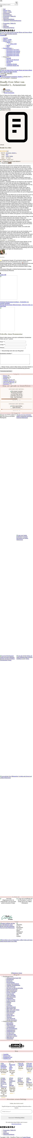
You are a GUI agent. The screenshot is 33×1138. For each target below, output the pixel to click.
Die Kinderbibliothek (11, 1028)
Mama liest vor (10, 1037)
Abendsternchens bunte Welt (13, 978)
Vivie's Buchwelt (10, 1018)
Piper (7, 154)
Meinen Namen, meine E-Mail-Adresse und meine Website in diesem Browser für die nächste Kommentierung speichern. (16, 367)
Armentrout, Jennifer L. (11, 153)
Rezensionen (6, 384)
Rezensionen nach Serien (12, 55)
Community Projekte (11, 64)
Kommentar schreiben (6, 353)
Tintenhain (9, 1017)
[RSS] (1, 31)
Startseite (5, 38)
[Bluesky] (7, 31)
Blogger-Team (6, 41)
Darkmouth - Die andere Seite (12, 1072)
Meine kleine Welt (11, 1008)
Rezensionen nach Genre (12, 54)
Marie (7, 46)
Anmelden (5, 1054)
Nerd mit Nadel (10, 1012)
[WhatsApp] (9, 31)
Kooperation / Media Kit (9, 23)
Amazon (10, 163)
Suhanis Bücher (10, 1015)
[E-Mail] (3, 31)
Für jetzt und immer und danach (29, 1069)
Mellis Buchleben (10, 1011)
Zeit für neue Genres (11, 1020)
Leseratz (8, 1004)
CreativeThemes (26, 1137)
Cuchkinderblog (10, 1027)
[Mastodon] (11, 31)
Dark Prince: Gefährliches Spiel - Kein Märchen (12, 1089)
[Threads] (12, 31)
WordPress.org (7, 1058)
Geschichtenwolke (11, 1034)
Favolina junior (10, 1033)
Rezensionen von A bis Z (12, 49)
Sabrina (8, 42)
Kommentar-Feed (7, 1057)
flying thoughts (10, 994)
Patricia (8, 45)
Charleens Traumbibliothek (13, 985)
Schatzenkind (9, 1038)
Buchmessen (9, 61)
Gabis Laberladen (10, 995)
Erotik (7, 156)
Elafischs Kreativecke (11, 989)
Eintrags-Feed (6, 1055)
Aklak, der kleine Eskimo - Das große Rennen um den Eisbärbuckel (3, 1092)
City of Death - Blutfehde (20, 1083)
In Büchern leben (10, 999)
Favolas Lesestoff (10, 992)
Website (2, 347)
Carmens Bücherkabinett (12, 983)
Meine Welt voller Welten (12, 1009)
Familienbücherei (10, 1030)
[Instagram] (5, 31)
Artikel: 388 (3, 274)
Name (2, 341)
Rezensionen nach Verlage (13, 52)
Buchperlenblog (10, 982)
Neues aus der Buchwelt (12, 59)
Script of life (9, 1014)
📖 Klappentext (10, 161)
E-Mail (2, 344)
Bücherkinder (9, 1024)
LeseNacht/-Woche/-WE (12, 65)
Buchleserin (9, 981)
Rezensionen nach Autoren (13, 51)
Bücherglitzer (9, 1023)
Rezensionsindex (7, 48)
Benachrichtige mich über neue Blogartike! (13, 350)
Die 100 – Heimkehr (20, 1067)
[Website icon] (0, 273)
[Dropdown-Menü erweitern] (11, 41)
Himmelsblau (9, 998)
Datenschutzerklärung (8, 27)
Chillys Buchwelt (10, 986)
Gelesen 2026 (13, 44)
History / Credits (7, 39)
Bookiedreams (10, 979)
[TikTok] (14, 31)
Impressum (6, 26)
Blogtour (8, 62)
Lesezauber (9, 1005)
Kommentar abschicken (6, 371)
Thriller (11, 156)
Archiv (5, 24)
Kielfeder (8, 1002)
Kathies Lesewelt (10, 1001)
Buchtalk (8, 58)
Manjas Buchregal (11, 1007)
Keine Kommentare (9, 92)
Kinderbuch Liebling (11, 1036)
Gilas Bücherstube (11, 996)
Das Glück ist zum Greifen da (29, 1086)
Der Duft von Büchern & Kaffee (14, 988)
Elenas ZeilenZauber (11, 991)
